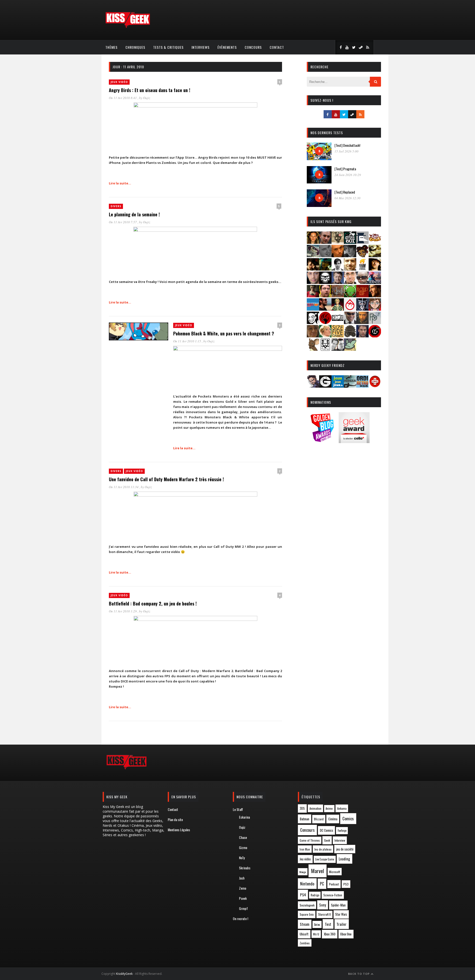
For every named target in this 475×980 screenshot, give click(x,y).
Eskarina (244, 817)
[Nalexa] (375, 309)
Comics (348, 818)
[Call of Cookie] (375, 242)
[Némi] (313, 322)
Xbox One (346, 933)
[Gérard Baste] (375, 269)
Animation (315, 808)
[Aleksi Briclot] (313, 242)
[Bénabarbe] (362, 242)
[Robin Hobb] (313, 335)
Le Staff (238, 809)
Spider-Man (338, 905)
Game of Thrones (310, 840)
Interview (339, 840)
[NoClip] (325, 322)
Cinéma (332, 818)
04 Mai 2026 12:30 (347, 198)
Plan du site (175, 819)
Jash (241, 877)
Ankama (342, 808)
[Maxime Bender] (325, 309)
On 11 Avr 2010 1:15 (187, 341)
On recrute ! (240, 918)
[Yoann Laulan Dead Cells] (375, 282)
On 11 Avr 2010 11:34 (124, 487)
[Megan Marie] (338, 309)
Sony (322, 904)
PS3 (346, 884)
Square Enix (307, 914)
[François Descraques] (338, 269)
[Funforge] (362, 269)
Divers (116, 206)
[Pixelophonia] (375, 322)
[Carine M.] (313, 255)
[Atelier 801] (350, 242)
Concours (253, 47)
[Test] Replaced (344, 192)
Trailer (341, 924)
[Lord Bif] (362, 295)
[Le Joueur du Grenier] (325, 295)
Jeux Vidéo (119, 82)
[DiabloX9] (350, 255)
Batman (304, 818)
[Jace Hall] (313, 282)
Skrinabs (244, 867)
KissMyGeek (124, 974)
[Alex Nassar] (325, 242)
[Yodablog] (350, 349)
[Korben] (362, 282)
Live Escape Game (324, 859)
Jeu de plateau (323, 849)
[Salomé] (325, 335)
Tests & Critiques (168, 47)
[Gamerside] (325, 386)
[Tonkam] (375, 335)
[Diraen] (362, 255)
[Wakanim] (338, 349)
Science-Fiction (332, 895)
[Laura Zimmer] (313, 295)
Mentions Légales (179, 829)
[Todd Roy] (362, 335)
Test (328, 924)
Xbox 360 (329, 933)
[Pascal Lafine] (350, 322)
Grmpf (243, 908)
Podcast (334, 884)
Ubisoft (304, 934)
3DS (302, 808)
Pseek (243, 898)
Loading (344, 858)
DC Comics (326, 830)
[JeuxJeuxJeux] (338, 386)
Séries (317, 925)
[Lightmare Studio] (350, 295)
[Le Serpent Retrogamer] (350, 386)
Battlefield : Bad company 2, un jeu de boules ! (153, 603)
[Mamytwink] (375, 295)
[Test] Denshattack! (347, 145)
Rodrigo (315, 895)
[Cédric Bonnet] (325, 255)
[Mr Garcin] (362, 309)
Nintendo (307, 883)
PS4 (303, 894)
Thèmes (111, 47)
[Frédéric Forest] (350, 269)
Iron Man (305, 849)
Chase (243, 837)
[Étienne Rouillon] (313, 269)
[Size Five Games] (338, 335)
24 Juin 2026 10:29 (347, 175)
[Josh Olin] (350, 282)
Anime (329, 808)
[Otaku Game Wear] (375, 386)
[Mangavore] (313, 309)
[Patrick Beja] (362, 322)
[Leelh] (338, 295)
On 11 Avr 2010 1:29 (123, 611)
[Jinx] (325, 282)
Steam (304, 924)
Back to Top (359, 974)
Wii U (316, 934)
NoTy (242, 857)
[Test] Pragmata (345, 168)
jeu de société (345, 849)
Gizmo (243, 847)
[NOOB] (338, 322)
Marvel (317, 871)
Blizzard (319, 819)
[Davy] (338, 255)
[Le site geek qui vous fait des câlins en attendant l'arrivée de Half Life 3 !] (127, 26)
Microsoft (334, 872)
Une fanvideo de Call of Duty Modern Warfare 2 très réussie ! (166, 479)
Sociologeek (307, 905)
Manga (302, 872)
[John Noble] (338, 282)
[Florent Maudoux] (325, 269)
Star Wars (341, 914)
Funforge (342, 830)
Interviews (200, 47)
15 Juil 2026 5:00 (346, 151)
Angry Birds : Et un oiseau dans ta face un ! (149, 90)
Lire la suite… (120, 183)
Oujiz (146, 98)
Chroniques (135, 47)
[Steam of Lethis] (350, 335)
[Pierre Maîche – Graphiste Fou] (313, 386)
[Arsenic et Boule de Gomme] (338, 242)
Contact (277, 47)
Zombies (305, 943)
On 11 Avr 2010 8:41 (123, 98)
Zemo (242, 888)
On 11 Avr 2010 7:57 (123, 222)
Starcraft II (324, 914)
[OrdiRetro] (362, 386)
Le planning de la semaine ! (134, 214)
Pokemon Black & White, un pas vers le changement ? (223, 333)
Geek (327, 840)
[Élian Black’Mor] (375, 255)
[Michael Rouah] (350, 309)
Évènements (227, 47)
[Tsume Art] (325, 349)
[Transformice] (313, 349)
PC (322, 884)
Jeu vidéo (305, 859)
